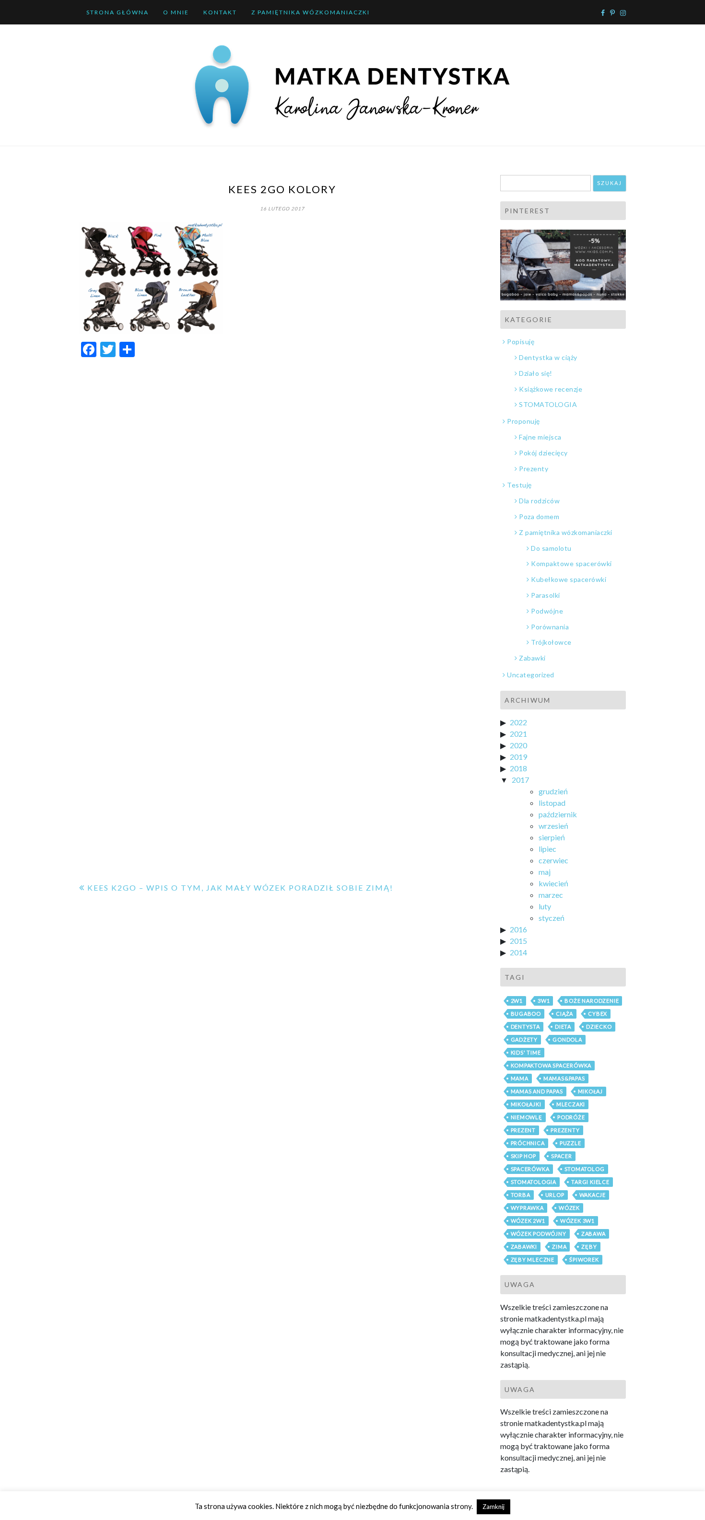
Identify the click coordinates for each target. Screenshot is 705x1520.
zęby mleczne (533, 1259)
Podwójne (547, 611)
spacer (561, 1156)
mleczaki (570, 1104)
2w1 (517, 1001)
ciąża (564, 1013)
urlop (554, 1195)
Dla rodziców (539, 501)
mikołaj (590, 1091)
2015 (518, 940)
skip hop (523, 1156)
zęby (589, 1246)
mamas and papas (537, 1091)
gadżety (524, 1039)
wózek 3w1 (577, 1221)
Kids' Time (526, 1052)
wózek (569, 1208)
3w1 (544, 1001)
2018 (518, 768)
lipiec (547, 848)
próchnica (528, 1143)
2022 (518, 722)
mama (520, 1078)
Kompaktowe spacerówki (571, 563)
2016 (518, 929)
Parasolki (545, 595)
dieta (563, 1026)
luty (545, 906)
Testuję (519, 485)
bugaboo (526, 1013)
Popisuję (520, 341)
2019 (518, 756)
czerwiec (553, 860)
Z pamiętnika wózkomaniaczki (310, 12)
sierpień (552, 837)
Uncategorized (530, 675)
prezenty (565, 1130)
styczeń (551, 917)
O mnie (176, 12)
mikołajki (526, 1104)
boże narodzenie (591, 1001)
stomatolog (584, 1169)
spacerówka (530, 1169)
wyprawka (527, 1208)
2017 (520, 779)
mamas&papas (564, 1078)
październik (558, 814)
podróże (571, 1117)
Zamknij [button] (493, 1506)
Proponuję (523, 421)
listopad (552, 802)
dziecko (599, 1026)
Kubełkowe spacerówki (568, 579)
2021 (518, 733)
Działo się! (535, 373)
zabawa (593, 1233)
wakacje (592, 1195)
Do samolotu (551, 548)
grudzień (553, 791)
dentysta (525, 1026)
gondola (567, 1039)
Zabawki (532, 658)
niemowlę (526, 1117)
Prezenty (533, 468)
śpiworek (584, 1259)
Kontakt (220, 12)
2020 (518, 745)
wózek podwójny (538, 1233)
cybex (597, 1013)
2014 (518, 952)
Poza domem (539, 516)
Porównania (550, 627)
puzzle (570, 1143)
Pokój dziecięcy (543, 453)
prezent (523, 1130)
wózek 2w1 (528, 1221)
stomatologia (534, 1182)
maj (545, 871)
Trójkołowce (551, 642)
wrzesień (553, 825)
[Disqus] (282, 486)
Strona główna (117, 12)
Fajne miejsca (540, 437)
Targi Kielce (590, 1182)
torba (520, 1195)
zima (559, 1246)
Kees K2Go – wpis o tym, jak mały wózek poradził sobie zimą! (240, 887)
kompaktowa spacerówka (551, 1065)
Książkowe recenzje (550, 389)
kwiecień (553, 883)
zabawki (524, 1246)
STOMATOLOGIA (548, 404)
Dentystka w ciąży (548, 357)
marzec (551, 894)
